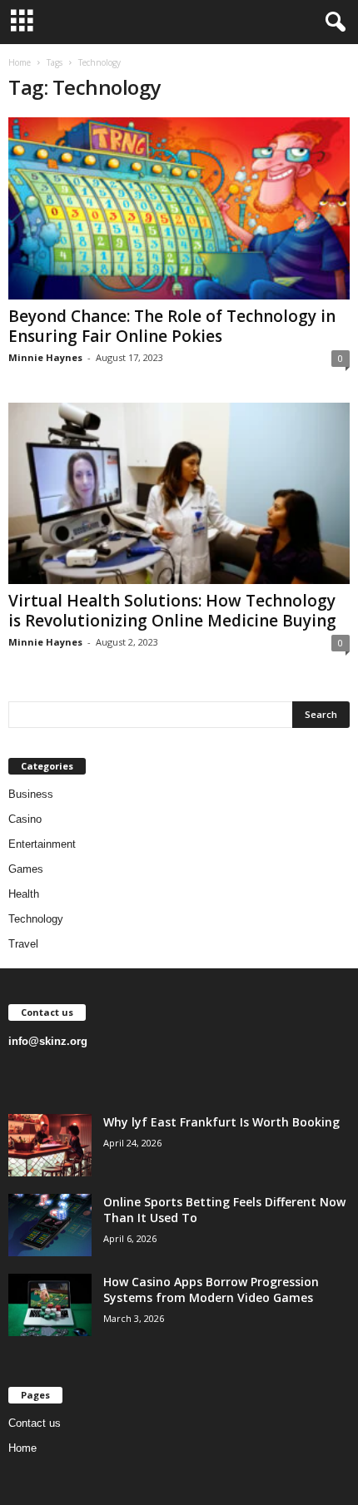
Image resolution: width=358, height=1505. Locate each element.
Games (25, 869)
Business (30, 794)
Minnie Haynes (45, 357)
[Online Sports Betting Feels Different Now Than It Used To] (50, 1225)
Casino (25, 819)
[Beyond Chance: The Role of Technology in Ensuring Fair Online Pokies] (179, 208)
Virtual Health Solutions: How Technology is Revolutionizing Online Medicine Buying (172, 610)
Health (23, 894)
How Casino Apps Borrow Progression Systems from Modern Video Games (211, 1289)
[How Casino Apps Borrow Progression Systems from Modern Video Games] (50, 1305)
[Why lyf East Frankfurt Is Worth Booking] (50, 1145)
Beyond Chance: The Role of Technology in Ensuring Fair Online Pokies (172, 326)
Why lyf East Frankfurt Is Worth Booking (221, 1122)
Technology (35, 919)
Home (19, 62)
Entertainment (42, 844)
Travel (23, 944)
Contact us (34, 1423)
